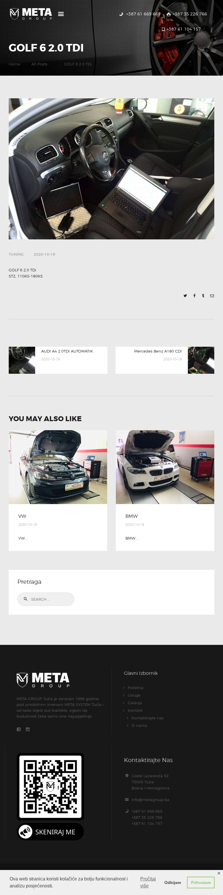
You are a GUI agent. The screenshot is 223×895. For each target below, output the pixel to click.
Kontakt (135, 710)
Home (14, 64)
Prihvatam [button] (201, 882)
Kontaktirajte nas (147, 718)
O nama (139, 725)
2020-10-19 (44, 254)
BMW (131, 516)
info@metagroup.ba (150, 799)
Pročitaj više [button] (148, 882)
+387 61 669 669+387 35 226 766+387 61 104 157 (147, 817)
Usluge (134, 695)
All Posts (39, 64)
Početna (135, 687)
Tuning (16, 254)
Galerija (135, 702)
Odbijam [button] (172, 882)
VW (22, 516)
